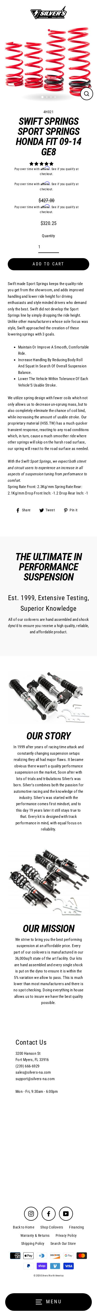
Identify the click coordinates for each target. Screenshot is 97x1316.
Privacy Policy (66, 1235)
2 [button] (47, 97)
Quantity (48, 236)
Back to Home (23, 1227)
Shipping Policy (32, 1243)
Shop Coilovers (51, 1227)
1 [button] (42, 97)
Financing (76, 1227)
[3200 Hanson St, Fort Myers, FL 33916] (48, 1106)
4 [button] (55, 97)
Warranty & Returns (35, 1235)
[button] (41, 164)
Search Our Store (63, 1243)
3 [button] (51, 97)
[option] (48, 63)
